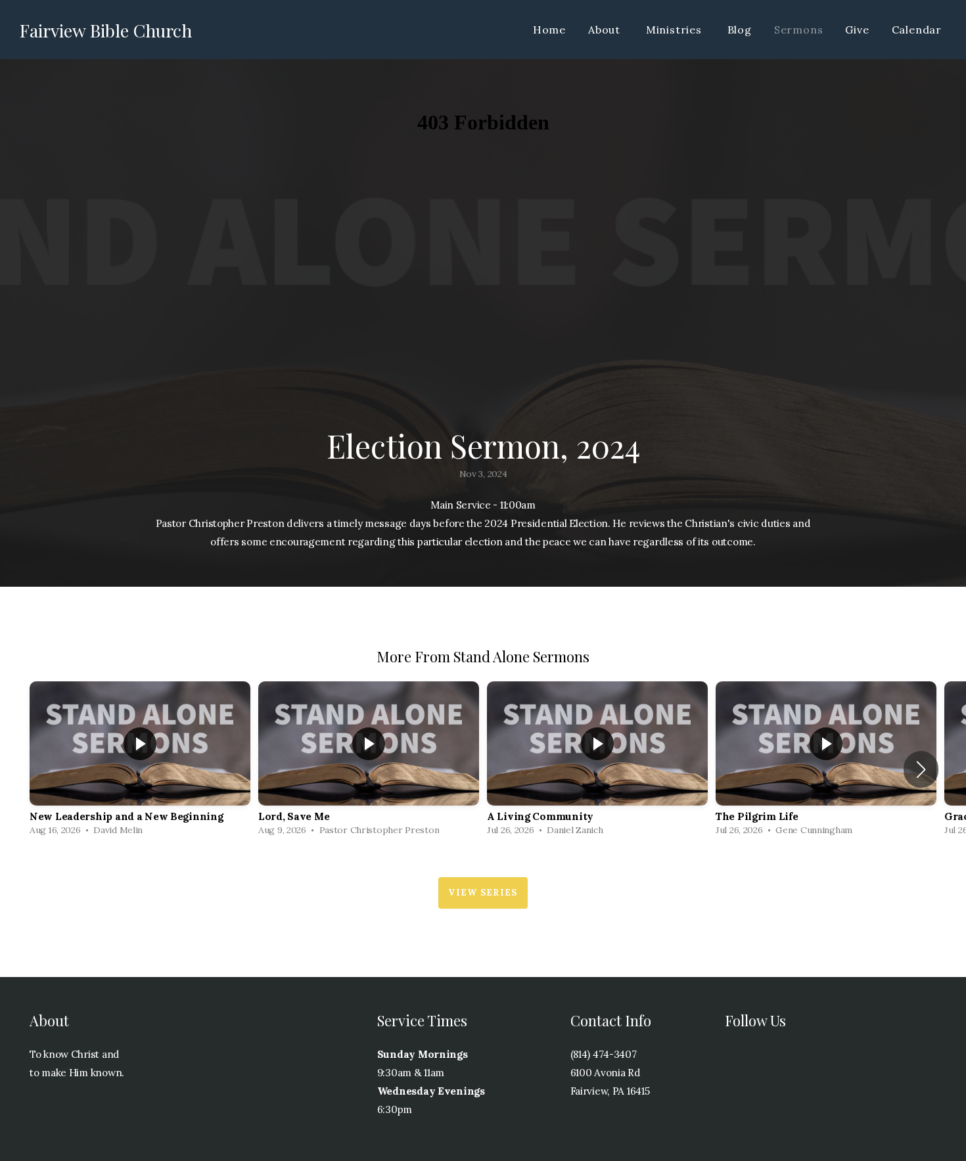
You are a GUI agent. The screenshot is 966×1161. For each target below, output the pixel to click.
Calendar (917, 29)
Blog (739, 29)
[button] (921, 769)
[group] (140, 761)
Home (549, 29)
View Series (482, 892)
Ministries (675, 29)
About (606, 29)
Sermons (798, 29)
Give (857, 29)
